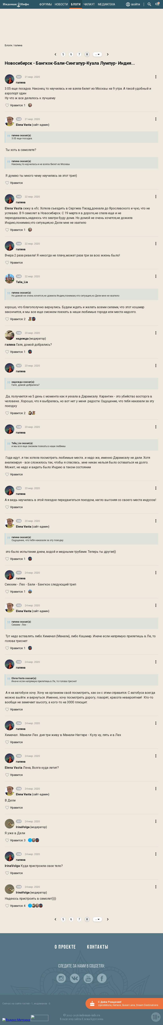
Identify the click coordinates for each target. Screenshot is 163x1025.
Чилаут (89, 4)
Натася (117, 1005)
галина (18, 45)
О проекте (65, 947)
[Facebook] (102, 978)
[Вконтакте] (75, 978)
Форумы (45, 4)
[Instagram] (61, 978)
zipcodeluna (105, 1005)
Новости (61, 4)
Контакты (97, 947)
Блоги (76, 4)
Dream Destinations (147, 1005)
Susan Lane (128, 1005)
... (96, 54)
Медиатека (106, 4)
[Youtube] (88, 978)
